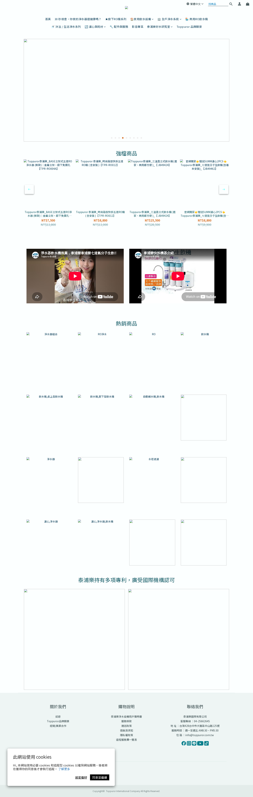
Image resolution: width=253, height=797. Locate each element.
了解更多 (64, 769)
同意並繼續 (99, 777)
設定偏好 (81, 777)
